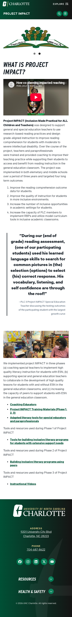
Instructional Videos (23, 484)
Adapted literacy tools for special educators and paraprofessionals (38, 419)
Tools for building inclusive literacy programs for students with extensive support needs (39, 441)
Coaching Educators (23, 404)
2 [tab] (40, 54)
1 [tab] (34, 54)
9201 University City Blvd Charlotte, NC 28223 (36, 534)
